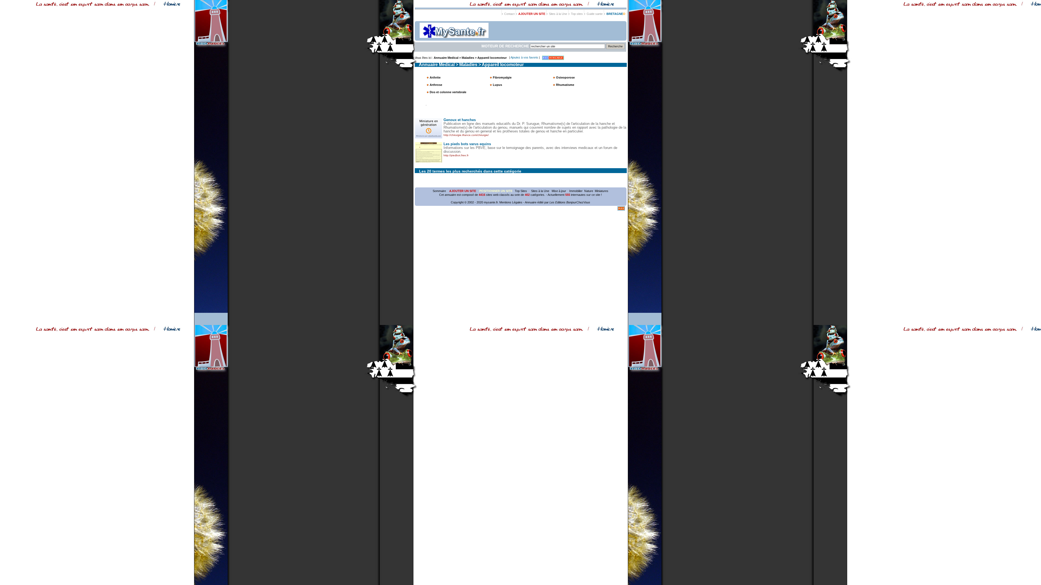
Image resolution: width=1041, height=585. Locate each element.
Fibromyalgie (502, 77)
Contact (509, 13)
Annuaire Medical (446, 57)
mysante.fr (491, 202)
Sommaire (439, 191)
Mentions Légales (510, 202)
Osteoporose (565, 77)
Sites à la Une (558, 13)
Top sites (577, 13)
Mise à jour (559, 191)
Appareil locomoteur (492, 57)
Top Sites (521, 191)
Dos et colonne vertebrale (448, 92)
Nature (588, 191)
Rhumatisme (565, 84)
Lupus (497, 84)
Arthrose (436, 84)
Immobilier (576, 191)
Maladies (468, 57)
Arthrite (435, 77)
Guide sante (595, 13)
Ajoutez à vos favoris (524, 57)
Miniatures (601, 191)
